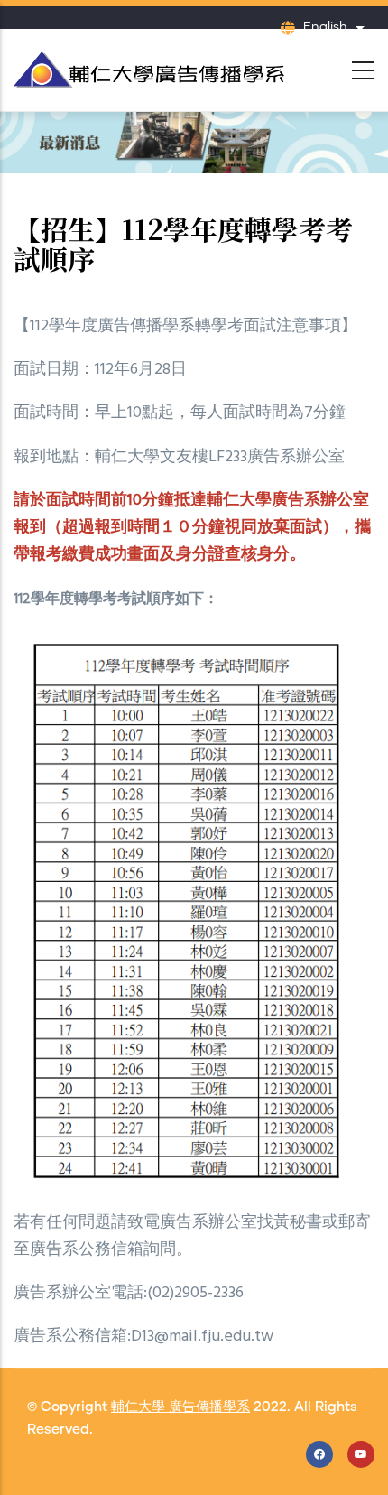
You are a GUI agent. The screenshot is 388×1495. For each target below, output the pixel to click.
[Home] (149, 65)
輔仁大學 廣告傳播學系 (180, 1407)
